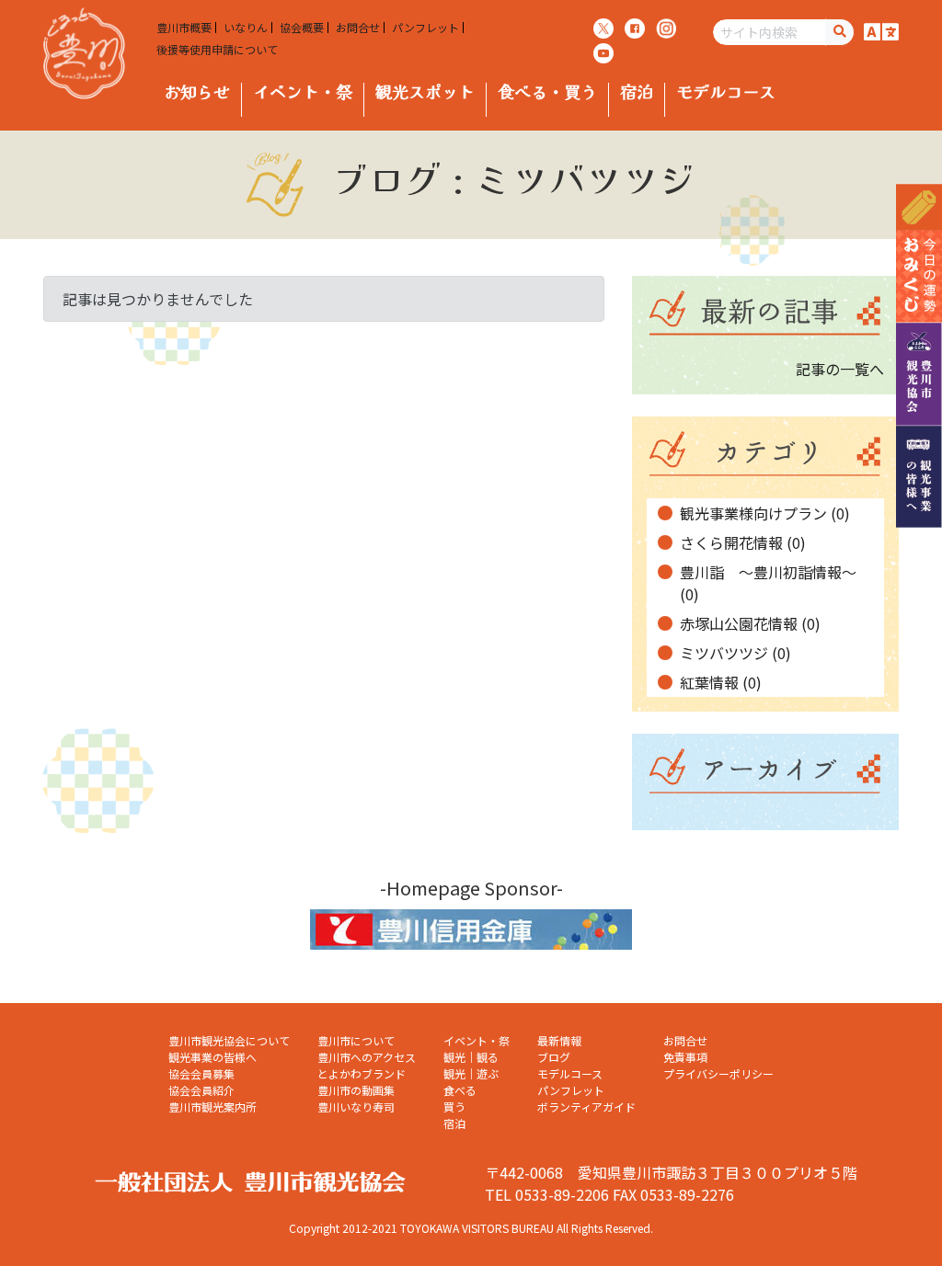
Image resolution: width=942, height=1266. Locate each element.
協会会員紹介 (201, 1090)
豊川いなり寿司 (356, 1106)
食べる (460, 1090)
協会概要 (302, 27)
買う (454, 1106)
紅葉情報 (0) (721, 682)
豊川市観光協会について (229, 1040)
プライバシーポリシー (718, 1073)
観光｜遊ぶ (471, 1073)
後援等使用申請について (217, 49)
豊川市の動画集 (356, 1090)
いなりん (246, 27)
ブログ (553, 1057)
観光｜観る (471, 1057)
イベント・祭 (302, 91)
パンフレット (425, 27)
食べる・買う (547, 91)
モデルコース (725, 91)
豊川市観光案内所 (212, 1106)
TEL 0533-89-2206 (547, 1194)
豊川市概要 (184, 27)
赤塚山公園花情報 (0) (750, 623)
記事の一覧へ (840, 369)
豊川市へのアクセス (366, 1057)
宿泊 (636, 91)
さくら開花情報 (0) (743, 542)
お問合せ (358, 27)
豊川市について (356, 1040)
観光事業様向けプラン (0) (765, 513)
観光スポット (425, 91)
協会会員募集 (201, 1073)
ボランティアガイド (586, 1106)
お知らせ (197, 91)
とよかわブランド (361, 1073)
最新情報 (559, 1040)
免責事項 (685, 1057)
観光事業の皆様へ (212, 1057)
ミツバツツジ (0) (735, 653)
